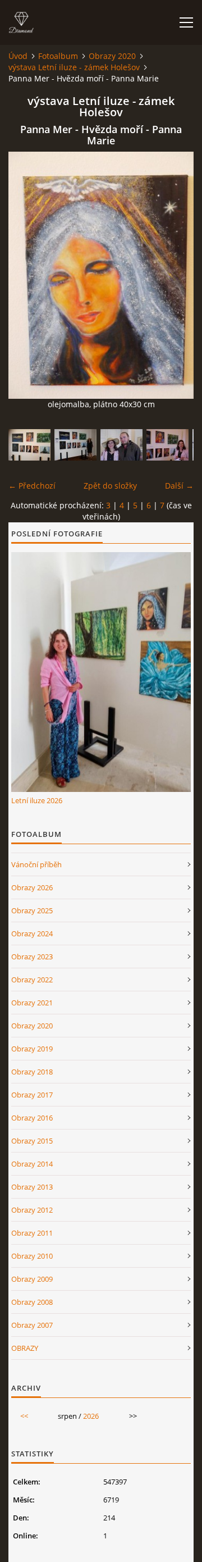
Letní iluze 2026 (36, 800)
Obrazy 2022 (32, 979)
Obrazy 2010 (32, 1256)
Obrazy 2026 (32, 887)
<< (24, 1416)
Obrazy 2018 (32, 1072)
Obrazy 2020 (112, 56)
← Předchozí (32, 485)
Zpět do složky (110, 485)
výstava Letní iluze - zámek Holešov (74, 67)
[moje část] (29, 445)
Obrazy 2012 (32, 1210)
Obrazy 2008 (32, 1302)
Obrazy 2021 (32, 1003)
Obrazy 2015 (32, 1141)
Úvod (17, 56)
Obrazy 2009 (32, 1279)
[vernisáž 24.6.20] (75, 445)
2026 (91, 1416)
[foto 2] (167, 445)
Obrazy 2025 (32, 910)
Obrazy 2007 (32, 1325)
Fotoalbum (58, 56)
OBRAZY (24, 1348)
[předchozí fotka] (26, 275)
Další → (179, 485)
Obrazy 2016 (32, 1118)
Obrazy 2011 (32, 1233)
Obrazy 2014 (32, 1164)
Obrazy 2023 (32, 956)
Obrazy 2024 (32, 933)
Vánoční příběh (36, 864)
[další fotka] (175, 275)
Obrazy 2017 (32, 1095)
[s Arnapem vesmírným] (121, 445)
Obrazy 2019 (32, 1049)
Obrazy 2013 (32, 1187)
